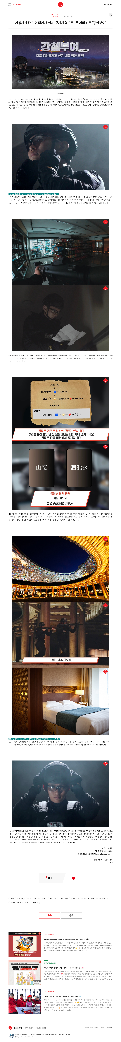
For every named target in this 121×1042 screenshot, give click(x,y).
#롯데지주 (76, 899)
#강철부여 (22, 899)
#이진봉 (35, 903)
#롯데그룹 (53, 899)
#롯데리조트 (64, 899)
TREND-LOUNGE (54, 16)
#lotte (12, 899)
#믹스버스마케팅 (89, 899)
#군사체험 (33, 899)
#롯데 (43, 899)
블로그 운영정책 (29, 1028)
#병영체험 (102, 899)
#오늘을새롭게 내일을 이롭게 (19, 903)
